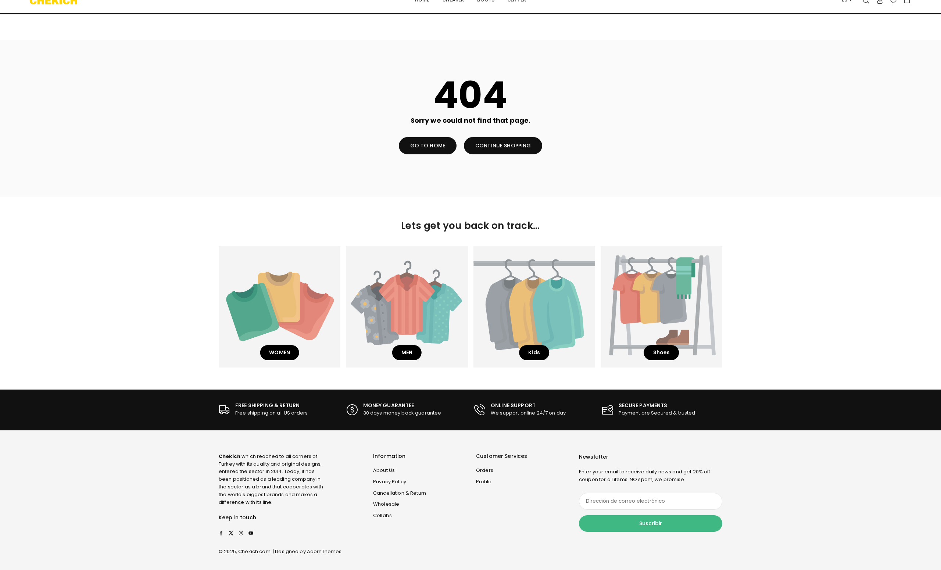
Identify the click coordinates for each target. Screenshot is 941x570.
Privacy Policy (389, 481)
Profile (483, 481)
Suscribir (650, 523)
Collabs (382, 515)
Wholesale (386, 504)
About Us (384, 470)
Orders (484, 470)
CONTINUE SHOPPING (503, 145)
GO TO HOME (427, 145)
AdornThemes (324, 551)
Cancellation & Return (399, 493)
